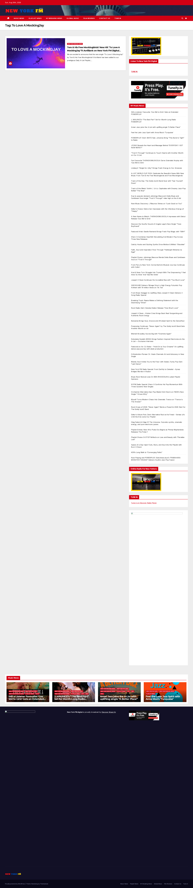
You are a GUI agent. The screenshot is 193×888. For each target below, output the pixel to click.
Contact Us (104, 18)
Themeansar (44, 884)
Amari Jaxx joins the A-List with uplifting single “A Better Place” (155, 127)
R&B (87, 693)
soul (102, 693)
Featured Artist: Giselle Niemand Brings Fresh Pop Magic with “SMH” (158, 232)
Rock (37, 693)
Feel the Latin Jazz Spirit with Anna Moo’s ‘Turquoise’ (152, 132)
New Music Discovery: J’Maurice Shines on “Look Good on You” (156, 204)
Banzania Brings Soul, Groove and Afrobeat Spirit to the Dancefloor (158, 321)
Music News (19, 18)
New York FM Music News (75, 44)
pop (83, 693)
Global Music (73, 18)
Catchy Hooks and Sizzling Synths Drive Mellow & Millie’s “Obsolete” (158, 244)
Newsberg (34, 884)
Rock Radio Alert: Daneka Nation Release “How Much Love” (154, 308)
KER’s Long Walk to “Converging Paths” (146, 452)
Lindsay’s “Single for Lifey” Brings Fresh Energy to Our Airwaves (156, 168)
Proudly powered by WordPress (15, 884)
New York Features (31, 691)
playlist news (30, 693)
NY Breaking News (54, 18)
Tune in (117, 18)
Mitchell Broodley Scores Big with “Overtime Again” (151, 334)
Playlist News (35, 18)
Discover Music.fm (109, 712)
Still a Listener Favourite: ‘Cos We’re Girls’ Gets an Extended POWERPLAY (26, 699)
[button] (182, 18)
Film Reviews (89, 18)
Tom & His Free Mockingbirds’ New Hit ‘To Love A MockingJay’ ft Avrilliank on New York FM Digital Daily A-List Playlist (93, 50)
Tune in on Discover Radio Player (144, 503)
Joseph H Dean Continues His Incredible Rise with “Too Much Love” (158, 280)
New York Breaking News (16, 691)
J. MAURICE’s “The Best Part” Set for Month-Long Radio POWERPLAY (71, 699)
